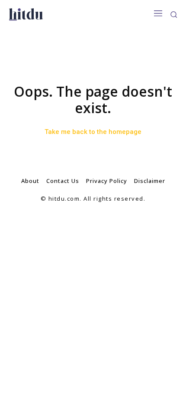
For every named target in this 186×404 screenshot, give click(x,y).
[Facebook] (73, 220)
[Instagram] (93, 220)
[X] (112, 220)
